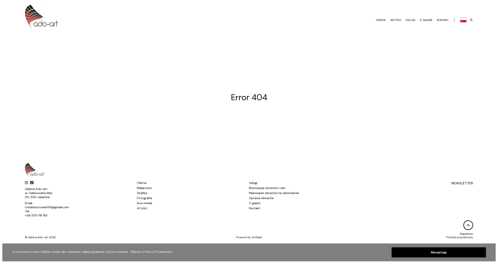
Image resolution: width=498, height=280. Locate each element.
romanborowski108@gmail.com (47, 207)
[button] (439, 252)
